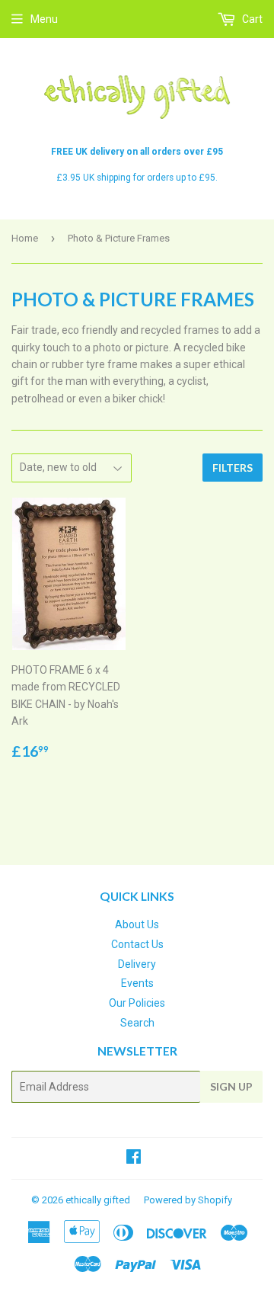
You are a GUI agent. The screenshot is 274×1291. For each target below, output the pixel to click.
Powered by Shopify (188, 1200)
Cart (251, 19)
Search (137, 1023)
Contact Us (137, 944)
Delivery (137, 964)
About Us (137, 924)
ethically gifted (97, 1200)
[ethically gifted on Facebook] (134, 1158)
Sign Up (231, 1086)
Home (24, 238)
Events (137, 983)
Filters (232, 467)
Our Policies (137, 1003)
